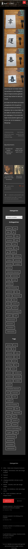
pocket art (15, 304)
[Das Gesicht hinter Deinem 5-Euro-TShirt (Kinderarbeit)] (9, 169)
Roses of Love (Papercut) (20, 135)
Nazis (8, 304)
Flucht (14, 244)
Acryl (15, 228)
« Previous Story (8, 132)
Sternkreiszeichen (11, 319)
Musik (8, 300)
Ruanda (15, 307)
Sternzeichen (10, 323)
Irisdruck (9, 268)
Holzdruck (9, 260)
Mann (17, 292)
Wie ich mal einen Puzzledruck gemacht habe (9, 136)
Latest (20, 501)
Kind (8, 276)
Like (22, 186)
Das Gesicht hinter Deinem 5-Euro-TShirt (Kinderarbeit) (8, 178)
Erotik (17, 240)
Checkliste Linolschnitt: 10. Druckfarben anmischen (14, 525)
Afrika (8, 232)
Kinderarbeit (15, 276)
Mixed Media (17, 296)
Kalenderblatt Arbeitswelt (13, 272)
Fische (8, 244)
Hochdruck (17, 256)
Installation (17, 264)
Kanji (12, 186)
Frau (16, 248)
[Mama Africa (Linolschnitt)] (19, 169)
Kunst (14, 280)
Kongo (8, 280)
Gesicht (13, 252)
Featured (5, 475)
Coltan (17, 236)
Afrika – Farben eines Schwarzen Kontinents (13, 468)
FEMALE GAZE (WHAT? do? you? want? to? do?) (19, 150)
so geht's (9, 315)
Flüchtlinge (9, 248)
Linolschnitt (7, 189)
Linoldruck (7, 187)
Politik (8, 307)
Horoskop (9, 264)
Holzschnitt (17, 260)
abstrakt (9, 228)
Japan (8, 186)
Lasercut (5, 477)
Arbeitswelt (9, 236)
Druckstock (9, 240)
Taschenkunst (10, 327)
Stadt (16, 315)
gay (8, 252)
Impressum (5, 544)
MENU (24, 2)
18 (11, 510)
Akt (13, 232)
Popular (8, 501)
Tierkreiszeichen (11, 331)
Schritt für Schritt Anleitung (13, 311)
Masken (9, 296)
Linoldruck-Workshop (12, 288)
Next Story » (20, 132)
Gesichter (9, 256)
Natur (14, 300)
